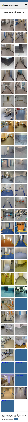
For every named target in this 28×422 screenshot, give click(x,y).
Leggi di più (4, 419)
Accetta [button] (15, 419)
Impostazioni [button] (10, 419)
